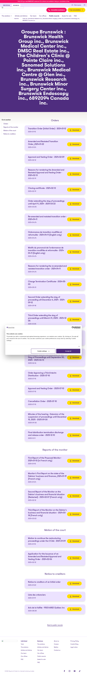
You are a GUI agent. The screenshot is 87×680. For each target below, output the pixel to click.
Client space (77, 5)
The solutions (6, 16)
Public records (54, 16)
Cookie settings (42, 351)
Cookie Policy (74, 644)
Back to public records (55, 625)
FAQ (75, 16)
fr (84, 5)
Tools (22, 644)
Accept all (68, 351)
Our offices (42, 16)
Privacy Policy (74, 641)
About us (56, 641)
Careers (56, 644)
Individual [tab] (6, 5)
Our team (33, 16)
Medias (56, 647)
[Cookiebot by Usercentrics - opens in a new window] (73, 327)
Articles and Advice (21, 16)
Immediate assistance (58, 10)
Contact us (57, 650)
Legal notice (73, 647)
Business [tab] (16, 5)
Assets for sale (66, 16)
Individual (24, 641)
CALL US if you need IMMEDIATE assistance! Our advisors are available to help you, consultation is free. (43, 1)
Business (40, 641)
